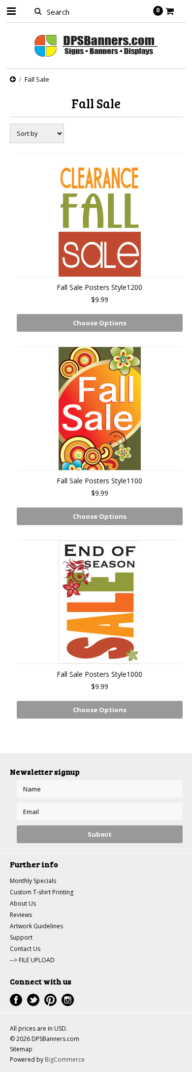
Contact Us (25, 949)
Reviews (21, 915)
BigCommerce (65, 1059)
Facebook (16, 1000)
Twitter (33, 1000)
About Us (23, 903)
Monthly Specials (33, 881)
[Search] (38, 10)
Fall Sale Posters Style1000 (99, 674)
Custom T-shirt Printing (41, 892)
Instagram (68, 1000)
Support (21, 937)
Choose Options (100, 322)
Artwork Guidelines (36, 926)
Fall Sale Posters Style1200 (99, 287)
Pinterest (50, 1000)
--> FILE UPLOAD (32, 960)
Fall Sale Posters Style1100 (99, 480)
